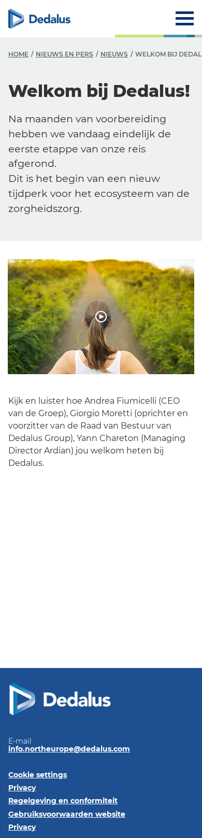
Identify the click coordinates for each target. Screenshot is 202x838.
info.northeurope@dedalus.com (69, 749)
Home (18, 54)
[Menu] (185, 18)
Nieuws (114, 54)
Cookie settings (37, 774)
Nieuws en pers (64, 54)
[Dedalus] (39, 19)
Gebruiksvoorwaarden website (66, 814)
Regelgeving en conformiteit (63, 800)
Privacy (22, 787)
